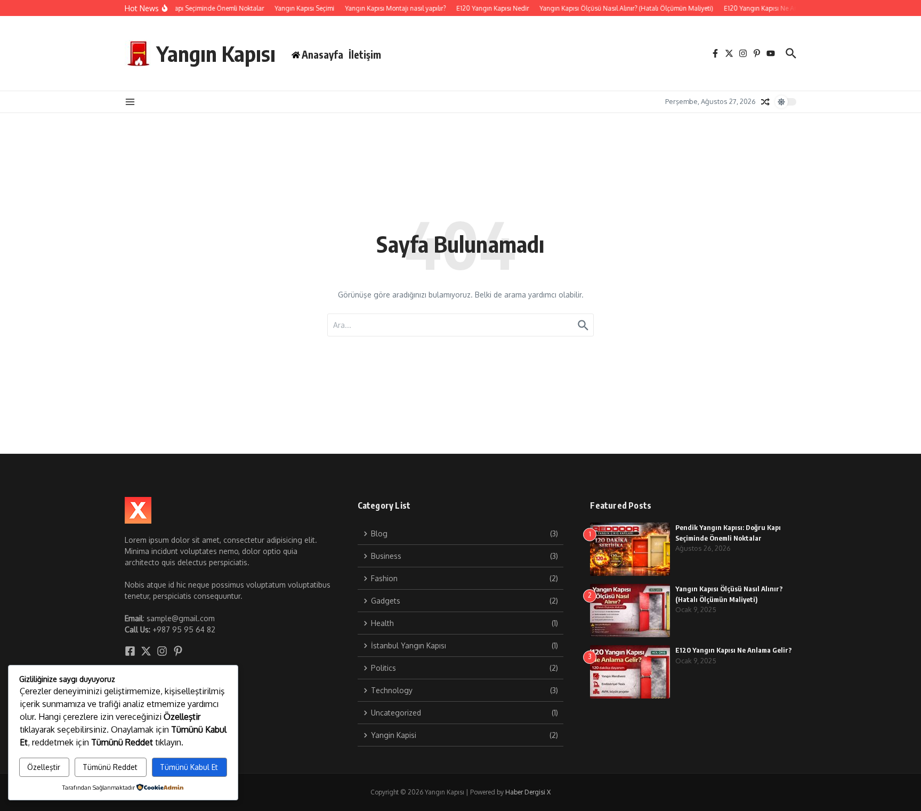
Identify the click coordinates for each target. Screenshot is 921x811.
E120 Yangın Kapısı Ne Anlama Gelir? (733, 650)
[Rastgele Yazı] (765, 102)
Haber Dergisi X (528, 792)
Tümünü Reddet (110, 767)
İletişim (365, 54)
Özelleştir (43, 767)
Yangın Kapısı (216, 53)
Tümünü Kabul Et (189, 767)
